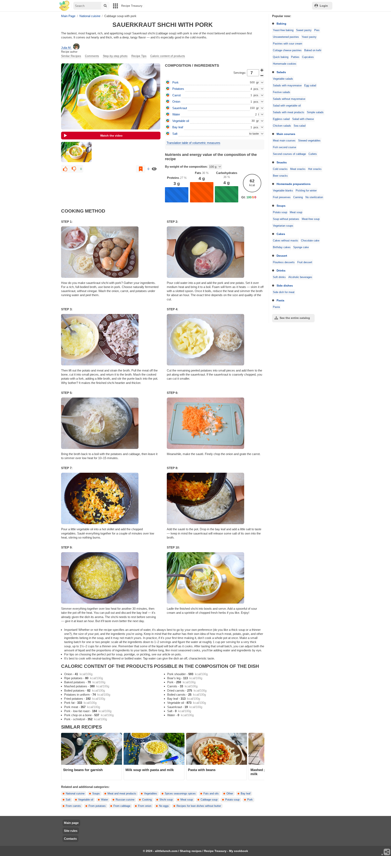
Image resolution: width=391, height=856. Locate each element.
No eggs (164, 806)
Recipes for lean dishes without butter (199, 806)
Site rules (70, 830)
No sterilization (314, 197)
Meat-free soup (311, 219)
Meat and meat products (122, 793)
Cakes (281, 234)
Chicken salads (282, 125)
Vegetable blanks (283, 190)
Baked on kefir (312, 50)
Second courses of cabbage (289, 154)
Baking (281, 23)
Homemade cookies (284, 63)
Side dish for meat (283, 292)
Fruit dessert (304, 262)
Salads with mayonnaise (287, 85)
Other (229, 793)
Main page (71, 822)
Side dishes (285, 285)
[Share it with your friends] (387, 852)
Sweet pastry (304, 30)
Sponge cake (301, 247)
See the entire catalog (295, 317)
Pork (250, 799)
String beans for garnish (83, 770)
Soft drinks (279, 277)
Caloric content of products (167, 56)
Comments (92, 56)
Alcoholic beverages (300, 277)
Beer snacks (280, 175)
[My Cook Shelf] (64, 6)
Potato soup (280, 212)
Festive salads (281, 92)
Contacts (70, 838)
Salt (68, 799)
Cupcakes (308, 57)
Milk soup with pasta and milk (149, 770)
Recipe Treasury (131, 5)
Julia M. (66, 47)
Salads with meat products (288, 112)
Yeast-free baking (283, 30)
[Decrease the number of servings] (262, 75)
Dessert (282, 255)
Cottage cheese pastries (287, 50)
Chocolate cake (310, 240)
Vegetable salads (283, 78)
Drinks (281, 270)
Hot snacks (315, 169)
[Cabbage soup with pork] (76, 152)
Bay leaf (245, 793)
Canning (298, 197)
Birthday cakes (282, 247)
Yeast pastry (309, 37)
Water (104, 799)
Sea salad (299, 125)
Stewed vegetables (309, 140)
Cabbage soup (209, 799)
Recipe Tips (138, 56)
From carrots (73, 806)
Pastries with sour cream (287, 43)
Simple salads (315, 112)
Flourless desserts (284, 262)
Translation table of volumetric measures (193, 142)
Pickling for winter (306, 190)
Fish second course (284, 147)
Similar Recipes (71, 56)
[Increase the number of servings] (262, 70)
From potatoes (97, 806)
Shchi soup (166, 799)
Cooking (147, 799)
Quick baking (280, 57)
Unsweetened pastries (286, 37)
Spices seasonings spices (180, 793)
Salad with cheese (303, 119)
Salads (281, 72)
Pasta (280, 300)
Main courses (286, 134)
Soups (281, 205)
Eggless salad (281, 119)
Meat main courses (284, 140)
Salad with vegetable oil (287, 105)
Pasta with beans (201, 770)
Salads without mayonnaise (289, 99)
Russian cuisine (125, 799)
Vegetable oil (85, 799)
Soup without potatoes (286, 219)
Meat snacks (297, 169)
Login (324, 5)
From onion (144, 806)
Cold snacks (280, 169)
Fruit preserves (282, 197)
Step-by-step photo (115, 56)
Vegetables (150, 793)
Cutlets (313, 154)
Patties (295, 57)
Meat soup (296, 212)
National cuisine (75, 793)
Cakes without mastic (285, 240)
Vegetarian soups (283, 225)
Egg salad (310, 85)
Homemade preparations (294, 184)
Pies (317, 30)
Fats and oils (211, 793)
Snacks (282, 162)
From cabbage (121, 806)
